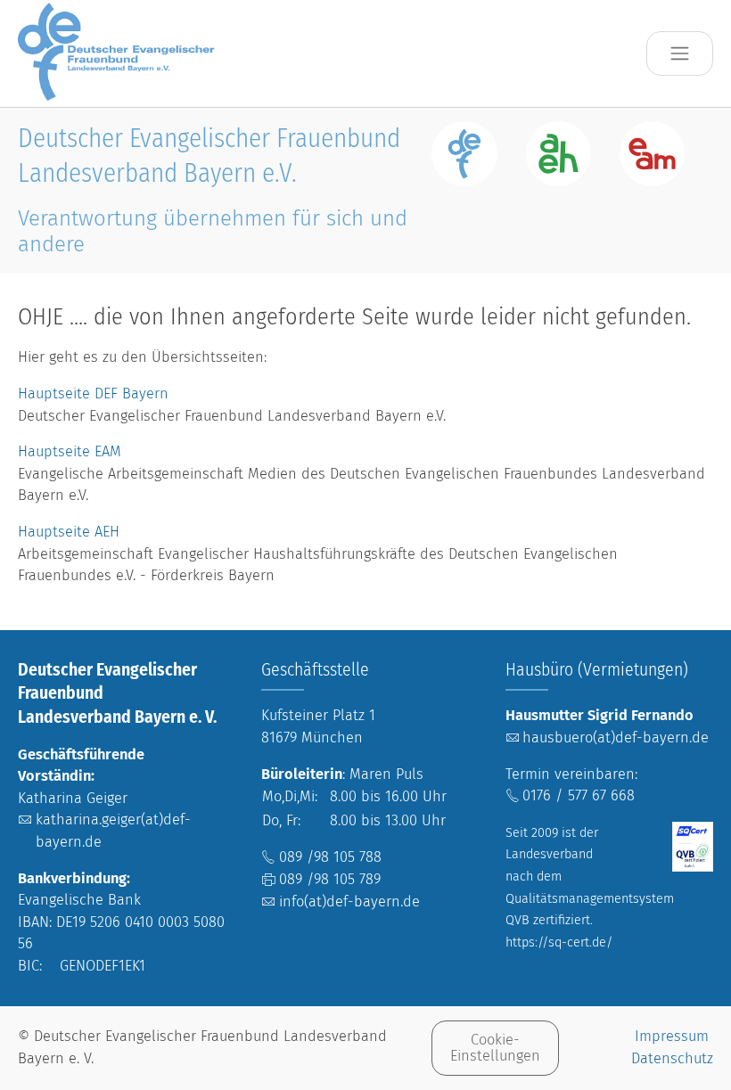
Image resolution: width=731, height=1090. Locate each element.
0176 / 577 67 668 (578, 795)
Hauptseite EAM (69, 451)
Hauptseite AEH (68, 531)
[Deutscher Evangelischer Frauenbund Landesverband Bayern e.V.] (121, 53)
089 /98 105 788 (330, 856)
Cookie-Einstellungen (495, 1047)
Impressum (672, 1036)
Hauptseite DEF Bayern (95, 393)
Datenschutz (672, 1058)
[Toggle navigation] (679, 54)
